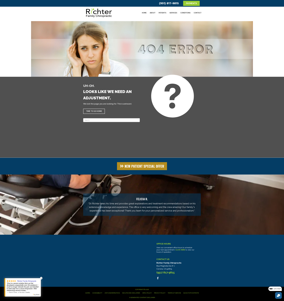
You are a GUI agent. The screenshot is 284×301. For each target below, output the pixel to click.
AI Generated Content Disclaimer (142, 297)
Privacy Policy (159, 293)
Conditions (185, 13)
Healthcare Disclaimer (131, 293)
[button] (94, 111)
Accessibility (97, 293)
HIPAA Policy (147, 293)
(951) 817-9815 (169, 3)
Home (144, 13)
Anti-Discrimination (112, 293)
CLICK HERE (180, 250)
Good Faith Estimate (191, 293)
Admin (87, 293)
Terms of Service (174, 293)
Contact (197, 13)
